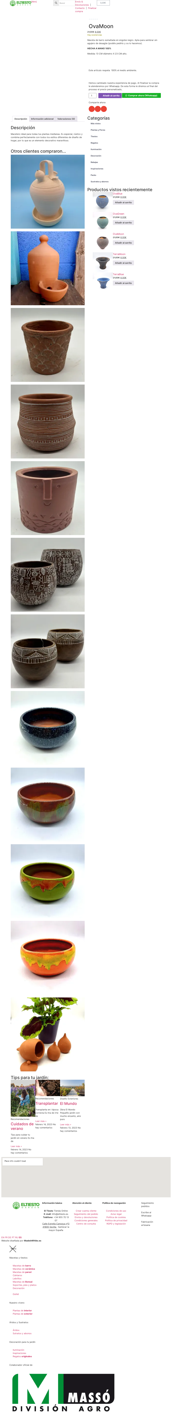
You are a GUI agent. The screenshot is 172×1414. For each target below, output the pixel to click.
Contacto (80, 8)
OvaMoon (118, 234)
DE (9, 1237)
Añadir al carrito (123, 202)
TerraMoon (119, 254)
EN (2, 1237)
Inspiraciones (97, 168)
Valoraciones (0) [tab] (66, 118)
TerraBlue (118, 274)
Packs (93, 175)
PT (13, 1237)
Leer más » (16, 1146)
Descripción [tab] (21, 118)
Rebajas (94, 162)
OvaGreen (118, 213)
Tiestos (94, 136)
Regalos (94, 143)
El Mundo (68, 1103)
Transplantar (46, 1103)
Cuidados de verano (22, 1126)
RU (16, 1237)
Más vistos (96, 123)
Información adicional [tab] (42, 118)
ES (20, 1237)
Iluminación (96, 149)
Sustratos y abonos (100, 181)
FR (6, 1237)
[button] (141, 95)
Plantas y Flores (98, 130)
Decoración (96, 156)
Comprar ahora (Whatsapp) (142, 95)
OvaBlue (117, 193)
